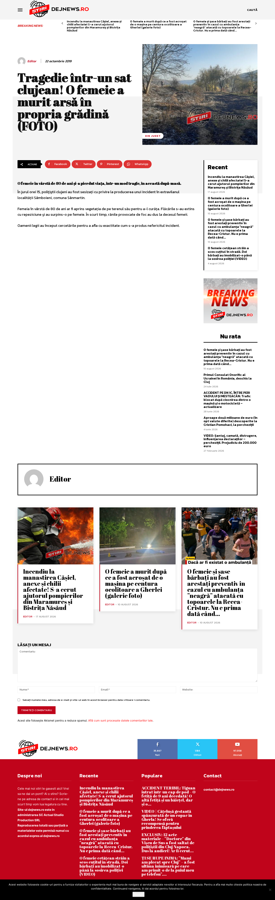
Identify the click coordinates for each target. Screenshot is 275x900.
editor (31, 61)
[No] (270, 890)
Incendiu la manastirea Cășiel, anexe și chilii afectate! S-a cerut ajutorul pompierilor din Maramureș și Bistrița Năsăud (94, 26)
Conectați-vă (197, 740)
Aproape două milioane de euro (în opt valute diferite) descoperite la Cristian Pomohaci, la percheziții (230, 421)
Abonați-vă (237, 740)
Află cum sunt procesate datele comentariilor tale (120, 720)
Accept (138, 894)
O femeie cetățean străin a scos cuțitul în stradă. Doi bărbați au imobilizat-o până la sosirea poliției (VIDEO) (230, 253)
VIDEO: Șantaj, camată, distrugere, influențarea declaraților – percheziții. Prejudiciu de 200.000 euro (230, 441)
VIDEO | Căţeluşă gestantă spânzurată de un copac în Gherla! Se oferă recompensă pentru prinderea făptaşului (167, 819)
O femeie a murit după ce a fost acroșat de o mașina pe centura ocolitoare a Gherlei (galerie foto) (158, 24)
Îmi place (157, 740)
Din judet (153, 136)
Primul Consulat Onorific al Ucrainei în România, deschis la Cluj (228, 378)
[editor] (22, 61)
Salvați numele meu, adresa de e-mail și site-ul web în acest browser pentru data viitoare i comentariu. (86, 700)
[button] (252, 10)
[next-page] (255, 23)
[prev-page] (62, 23)
